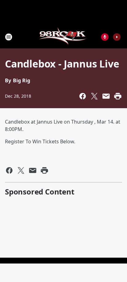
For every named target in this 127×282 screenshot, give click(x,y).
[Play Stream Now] (117, 37)
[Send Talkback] (105, 37)
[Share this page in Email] (106, 96)
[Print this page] (117, 96)
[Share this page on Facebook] (82, 96)
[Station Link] (64, 37)
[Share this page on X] (94, 96)
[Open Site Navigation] (8, 37)
